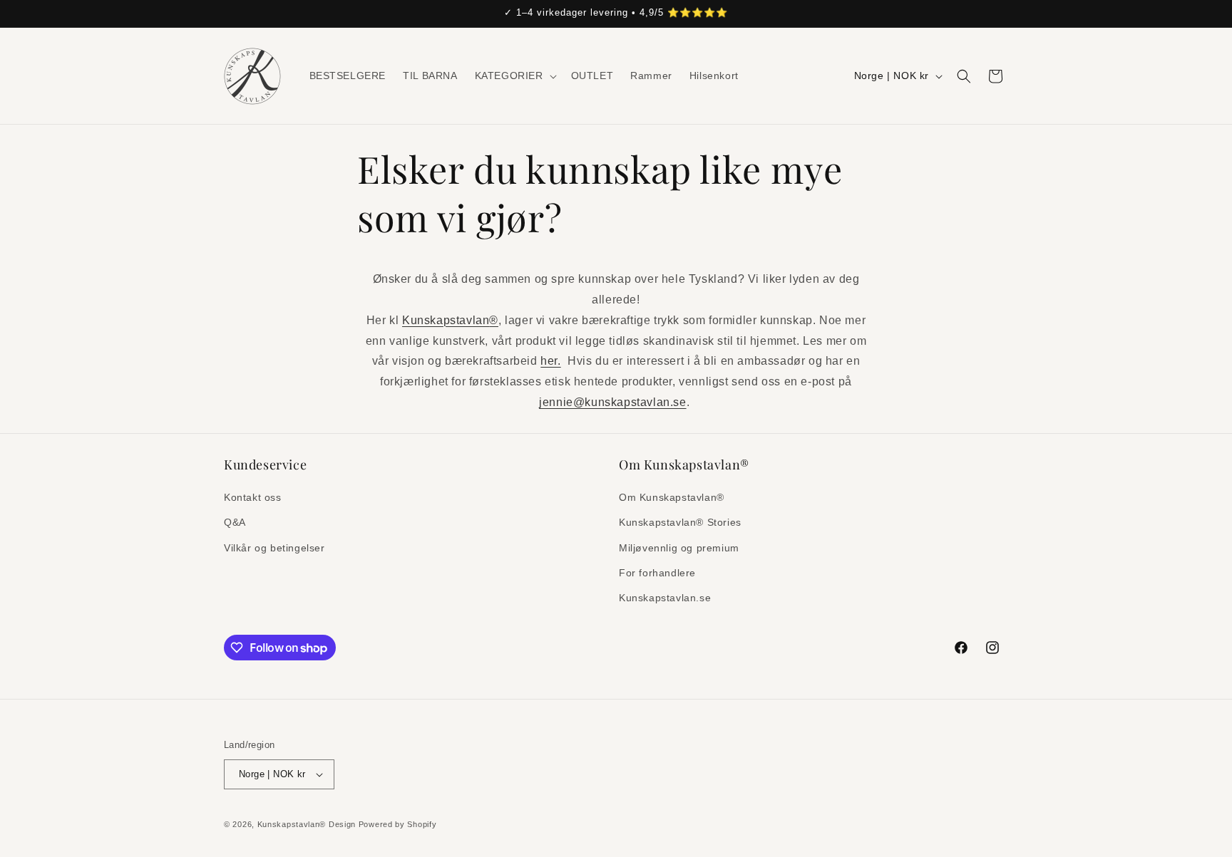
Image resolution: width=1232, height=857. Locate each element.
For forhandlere (657, 572)
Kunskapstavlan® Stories (680, 522)
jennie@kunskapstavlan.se (612, 402)
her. (550, 361)
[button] (514, 75)
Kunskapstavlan (450, 320)
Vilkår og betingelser (274, 548)
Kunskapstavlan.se (665, 597)
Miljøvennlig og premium (679, 548)
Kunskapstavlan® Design (306, 824)
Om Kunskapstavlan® (671, 497)
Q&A (235, 522)
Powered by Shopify (398, 824)
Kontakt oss (253, 497)
